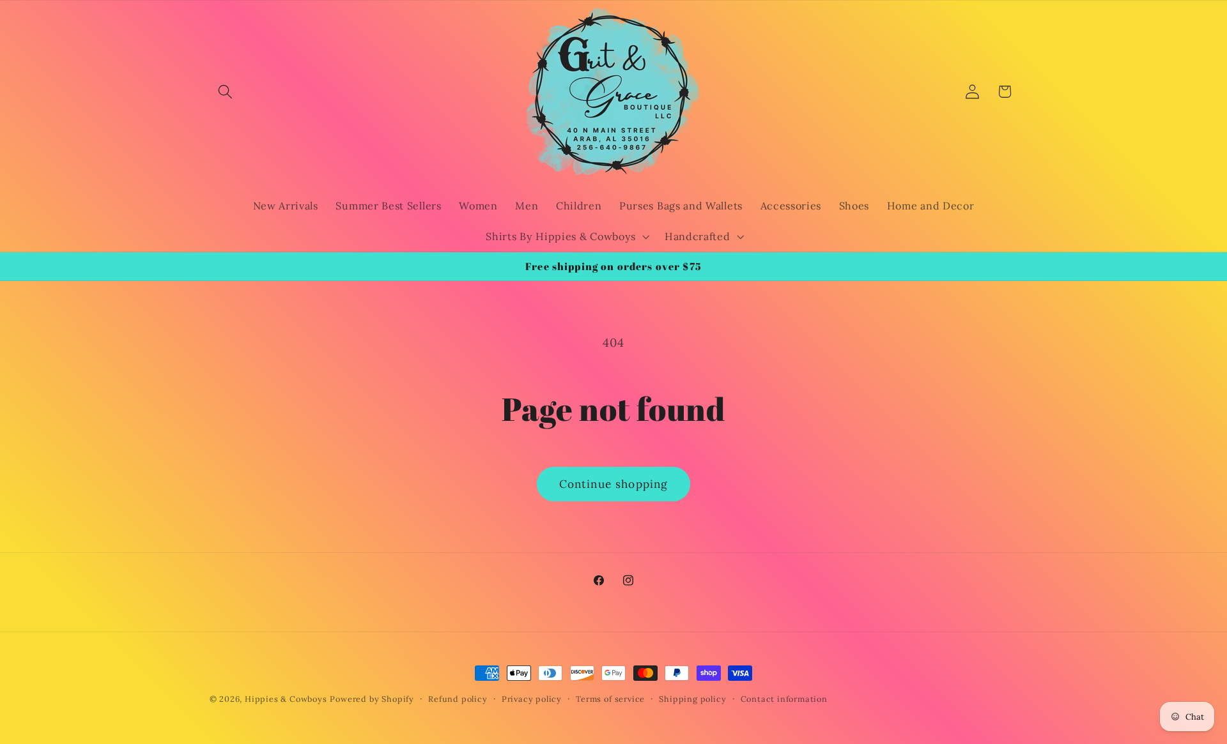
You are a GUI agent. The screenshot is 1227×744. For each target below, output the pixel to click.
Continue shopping (613, 484)
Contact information (784, 699)
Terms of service (610, 699)
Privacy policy (532, 699)
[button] (226, 91)
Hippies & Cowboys (286, 699)
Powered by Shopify (372, 699)
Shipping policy (692, 699)
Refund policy (457, 699)
